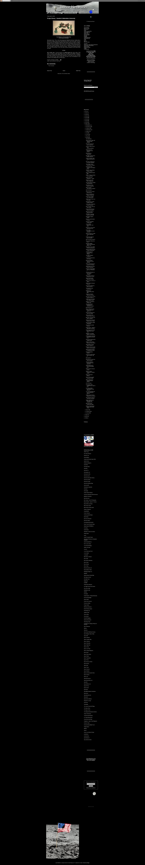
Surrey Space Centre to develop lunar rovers (90, 276)
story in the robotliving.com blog (55, 42)
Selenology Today (87, 621)
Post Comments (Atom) (66, 73)
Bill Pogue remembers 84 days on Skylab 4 (90, 318)
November (88, 126)
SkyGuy (85, 628)
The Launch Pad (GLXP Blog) (89, 706)
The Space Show (87, 708)
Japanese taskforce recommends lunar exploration (90, 362)
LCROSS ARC (86, 49)
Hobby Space (86, 533)
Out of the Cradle (87, 588)
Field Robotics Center (61, 53)
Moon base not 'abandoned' (88, 154)
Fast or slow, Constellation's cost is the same (90, 231)
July (87, 132)
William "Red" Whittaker (71, 53)
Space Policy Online (87, 654)
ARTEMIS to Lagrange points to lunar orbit (90, 215)
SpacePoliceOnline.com (88, 680)
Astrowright (86, 490)
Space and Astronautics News (89, 672)
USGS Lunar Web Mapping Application (91, 44)
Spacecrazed (86, 687)
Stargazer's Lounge (87, 700)
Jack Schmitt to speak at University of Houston (90, 398)
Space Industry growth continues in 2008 (90, 378)
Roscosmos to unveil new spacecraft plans (90, 360)
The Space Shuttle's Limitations (89, 256)
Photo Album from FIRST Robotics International (90, 247)
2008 (86, 414)
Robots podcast (67, 52)
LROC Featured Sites (88, 31)
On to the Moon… (89, 383)
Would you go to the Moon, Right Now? (89, 180)
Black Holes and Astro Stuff (89, 507)
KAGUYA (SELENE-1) (88, 541)
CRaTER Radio (86, 34)
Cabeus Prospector (87, 509)
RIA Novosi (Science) (87, 606)
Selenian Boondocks (87, 619)
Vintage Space (86, 726)
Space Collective (87, 641)
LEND (85, 39)
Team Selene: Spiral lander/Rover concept (90, 165)
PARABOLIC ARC (87, 590)
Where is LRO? (86, 28)
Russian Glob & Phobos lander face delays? (90, 209)
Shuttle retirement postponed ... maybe (90, 178)
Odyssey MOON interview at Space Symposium (90, 250)
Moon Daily (86, 558)
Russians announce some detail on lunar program (90, 347)
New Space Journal (87, 577)
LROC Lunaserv (87, 33)
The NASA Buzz (89, 138)
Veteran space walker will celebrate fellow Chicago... (90, 141)
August (87, 131)
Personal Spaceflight (87, 597)
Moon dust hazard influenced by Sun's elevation (90, 261)
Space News (86, 652)
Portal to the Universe (88, 601)
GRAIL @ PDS (86, 46)
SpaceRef (85, 682)
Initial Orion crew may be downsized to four (90, 228)
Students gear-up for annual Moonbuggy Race (90, 366)
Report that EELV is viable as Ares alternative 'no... (90, 234)
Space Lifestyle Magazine (88, 650)
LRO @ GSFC (86, 27)
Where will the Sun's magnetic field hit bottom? (89, 380)
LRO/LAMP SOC (87, 38)
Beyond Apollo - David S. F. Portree (90, 501)
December (88, 125)
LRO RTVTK (86, 29)
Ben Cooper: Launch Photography (90, 500)
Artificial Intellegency (87, 462)
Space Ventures (87, 669)
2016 (86, 112)
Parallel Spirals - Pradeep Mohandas (90, 595)
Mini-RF (85, 41)
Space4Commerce (87, 678)
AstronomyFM (86, 485)
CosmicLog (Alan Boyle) (88, 514)
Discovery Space (87, 520)
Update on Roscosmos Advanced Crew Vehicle (90, 342)
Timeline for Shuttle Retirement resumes (90, 295)
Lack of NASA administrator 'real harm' (89, 225)
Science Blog (86, 614)
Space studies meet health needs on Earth (90, 315)
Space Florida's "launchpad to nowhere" (90, 188)
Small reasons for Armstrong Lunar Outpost (89, 150)
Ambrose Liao (86, 455)
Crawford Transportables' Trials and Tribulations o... (90, 269)
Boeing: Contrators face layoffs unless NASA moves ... (90, 407)
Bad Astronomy (86, 498)
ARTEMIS (85, 43)
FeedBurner (93, 787)
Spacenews (86, 693)
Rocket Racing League (88, 608)
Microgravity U (88, 357)
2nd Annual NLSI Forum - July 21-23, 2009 (90, 313)
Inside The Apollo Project (88, 537)
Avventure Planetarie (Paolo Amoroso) (91, 494)
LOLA (85, 40)
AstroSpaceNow (87, 466)
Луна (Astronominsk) (87, 739)
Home (64, 70)
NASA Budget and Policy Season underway (90, 267)
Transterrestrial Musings (88, 715)
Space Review (86, 663)
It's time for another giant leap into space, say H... (90, 355)
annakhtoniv (86, 734)
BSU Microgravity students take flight (90, 404)
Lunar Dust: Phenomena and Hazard (90, 258)
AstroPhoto (86, 464)
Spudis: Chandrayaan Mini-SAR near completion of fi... (90, 401)
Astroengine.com (87, 472)
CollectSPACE (86, 511)
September (88, 129)
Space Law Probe (87, 648)
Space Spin (86, 665)
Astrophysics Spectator (88, 487)
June (87, 134)
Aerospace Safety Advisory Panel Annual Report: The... (90, 244)
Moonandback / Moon (88, 569)
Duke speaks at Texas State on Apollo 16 (90, 345)
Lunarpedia (86, 554)
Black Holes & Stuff (87, 505)
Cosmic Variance (87, 513)
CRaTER (85, 35)
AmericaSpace (86, 457)
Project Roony (65, 42)
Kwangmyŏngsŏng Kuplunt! (89, 352)
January (87, 412)
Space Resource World (88, 661)
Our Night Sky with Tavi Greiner (89, 586)
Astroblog (85, 468)
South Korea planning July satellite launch (90, 340)
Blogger (88, 862)
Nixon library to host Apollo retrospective (90, 185)
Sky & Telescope (87, 626)
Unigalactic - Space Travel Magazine (90, 721)
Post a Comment (51, 65)
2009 (86, 123)
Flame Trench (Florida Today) (89, 524)
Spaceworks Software (88, 698)
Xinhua (85, 730)
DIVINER (85, 36)
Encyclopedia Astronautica (88, 522)
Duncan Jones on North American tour (90, 192)
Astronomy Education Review (89, 477)
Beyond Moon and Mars (88, 503)
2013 (86, 117)
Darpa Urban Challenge (56, 54)
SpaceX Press (86, 685)
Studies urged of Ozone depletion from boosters (90, 395)
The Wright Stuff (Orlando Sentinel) (90, 711)
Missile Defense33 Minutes (89, 375)
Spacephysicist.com (87, 695)
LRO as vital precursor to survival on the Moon (90, 264)
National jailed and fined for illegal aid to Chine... (90, 350)
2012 (86, 119)
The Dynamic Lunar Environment (89, 289)
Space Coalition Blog (87, 639)
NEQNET (85, 573)
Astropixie (85, 488)
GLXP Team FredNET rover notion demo (90, 197)
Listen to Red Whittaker (73, 56)
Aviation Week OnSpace (88, 492)
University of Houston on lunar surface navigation (90, 273)
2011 (86, 120)
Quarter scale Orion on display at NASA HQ (90, 195)
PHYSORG (86, 593)
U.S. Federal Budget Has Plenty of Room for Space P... (90, 392)
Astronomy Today (87, 481)
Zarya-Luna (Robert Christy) (89, 732)
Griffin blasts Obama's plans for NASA (90, 237)
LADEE (85, 48)
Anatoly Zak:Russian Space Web (90, 459)
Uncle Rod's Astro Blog (88, 719)
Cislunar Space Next (88, 80)
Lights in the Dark (87, 547)
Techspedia (86, 704)
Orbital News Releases (88, 584)
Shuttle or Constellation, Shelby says (90, 302)
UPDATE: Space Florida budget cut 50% (90, 171)
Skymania (85, 630)
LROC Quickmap (87, 32)
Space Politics (86, 656)
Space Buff (86, 635)
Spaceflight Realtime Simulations (90, 691)
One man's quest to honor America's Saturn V (90, 297)
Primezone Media (87, 603)
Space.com (86, 676)
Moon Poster (86, 562)
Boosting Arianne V (89, 307)
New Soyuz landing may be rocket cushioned (90, 162)
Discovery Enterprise (87, 518)
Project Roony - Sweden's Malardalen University (90, 328)
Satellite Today (86, 612)
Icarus (85, 535)
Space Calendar (87, 637)
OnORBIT (85, 582)
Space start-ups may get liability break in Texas (90, 320)
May (87, 135)
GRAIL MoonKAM (87, 47)
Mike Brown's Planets (88, 556)
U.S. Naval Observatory (88, 717)
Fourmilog (86, 527)
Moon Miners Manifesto (88, 560)
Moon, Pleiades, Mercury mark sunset (90, 207)
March (87, 409)
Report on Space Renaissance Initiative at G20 (90, 372)
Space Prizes (86, 659)
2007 (86, 416)
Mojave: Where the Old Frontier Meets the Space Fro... (90, 310)
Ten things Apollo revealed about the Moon (90, 183)
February (88, 411)
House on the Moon (76, 43)
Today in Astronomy (87, 713)
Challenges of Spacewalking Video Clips (90, 291)
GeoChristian (86, 529)
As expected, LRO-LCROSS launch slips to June (90, 385)
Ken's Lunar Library (87, 543)
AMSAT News (86, 451)
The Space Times (87, 709)
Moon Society (86, 564)
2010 (86, 122)
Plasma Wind (86, 599)
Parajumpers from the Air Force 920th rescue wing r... (90, 331)
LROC (85, 30)
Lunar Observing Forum (88, 551)
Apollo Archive (86, 461)
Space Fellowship (87, 643)
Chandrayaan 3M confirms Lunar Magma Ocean (90, 167)
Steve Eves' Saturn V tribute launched (89, 212)
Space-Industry (86, 674)
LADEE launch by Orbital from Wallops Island (90, 300)
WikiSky (85, 728)
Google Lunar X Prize (71, 54)
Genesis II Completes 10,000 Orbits (90, 222)
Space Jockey (86, 646)
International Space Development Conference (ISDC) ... (90, 305)
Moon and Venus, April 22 (90, 239)
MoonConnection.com (88, 567)
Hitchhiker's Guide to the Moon (89, 531)
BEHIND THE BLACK (87, 496)
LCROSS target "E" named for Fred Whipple (89, 252)
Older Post (78, 70)
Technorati (86, 702)
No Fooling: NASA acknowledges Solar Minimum (90, 389)
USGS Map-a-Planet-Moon (89, 45)
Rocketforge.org (87, 610)
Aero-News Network (87, 453)
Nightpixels (86, 580)
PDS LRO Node (87, 42)
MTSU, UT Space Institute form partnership (90, 176)
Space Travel (86, 667)
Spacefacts (86, 689)
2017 (86, 111)
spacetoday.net (86, 737)
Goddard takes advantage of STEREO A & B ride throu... (90, 337)
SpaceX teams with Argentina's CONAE (90, 279)
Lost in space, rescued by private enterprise (90, 205)
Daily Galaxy (86, 516)
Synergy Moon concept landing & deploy (90, 202)
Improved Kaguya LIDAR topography (90, 323)
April (87, 137)
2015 (86, 114)
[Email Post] (61, 59)
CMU (56, 53)
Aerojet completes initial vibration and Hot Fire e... (90, 159)
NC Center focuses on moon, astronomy (90, 144)
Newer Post (49, 70)
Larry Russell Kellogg (88, 545)
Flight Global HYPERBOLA (88, 526)
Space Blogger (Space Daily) (89, 633)
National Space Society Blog (89, 575)
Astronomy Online (87, 479)
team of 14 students (72, 42)
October (87, 128)
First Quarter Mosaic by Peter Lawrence (90, 286)
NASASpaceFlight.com (88, 571)
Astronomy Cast (87, 475)
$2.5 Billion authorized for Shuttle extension (90, 156)
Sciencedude (86, 616)
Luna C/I (85, 549)
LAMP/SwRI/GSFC (87, 37)
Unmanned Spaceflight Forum (89, 724)
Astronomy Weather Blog (88, 483)
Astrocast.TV (86, 470)
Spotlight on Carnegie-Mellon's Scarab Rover (90, 334)
